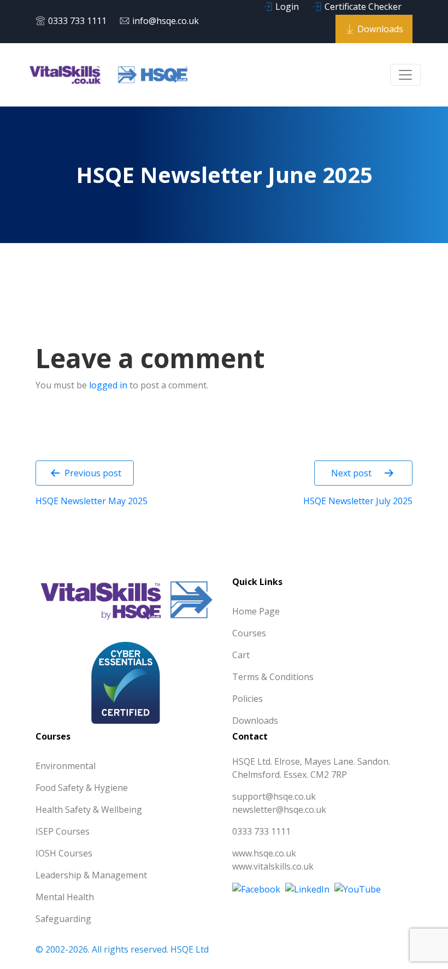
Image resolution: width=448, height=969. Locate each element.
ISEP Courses (63, 831)
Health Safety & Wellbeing (89, 809)
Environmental (66, 766)
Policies (247, 699)
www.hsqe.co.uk (264, 853)
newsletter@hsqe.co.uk (279, 809)
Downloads (380, 29)
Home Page (256, 611)
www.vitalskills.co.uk (273, 866)
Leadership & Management (91, 875)
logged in (108, 385)
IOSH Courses (64, 853)
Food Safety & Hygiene (82, 788)
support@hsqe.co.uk (274, 796)
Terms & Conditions (273, 677)
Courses (249, 633)
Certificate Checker (363, 7)
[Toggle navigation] (405, 75)
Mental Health (65, 897)
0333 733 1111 (77, 21)
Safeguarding (63, 919)
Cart (241, 655)
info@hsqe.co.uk (165, 21)
